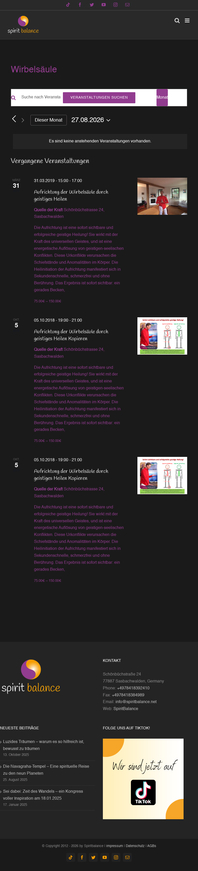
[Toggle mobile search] (177, 20)
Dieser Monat (48, 120)
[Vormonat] (14, 119)
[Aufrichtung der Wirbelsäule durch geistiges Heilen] (162, 196)
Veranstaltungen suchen (99, 97)
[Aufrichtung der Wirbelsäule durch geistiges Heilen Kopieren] (162, 336)
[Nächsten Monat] (23, 120)
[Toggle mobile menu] (187, 20)
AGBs (151, 846)
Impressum (114, 846)
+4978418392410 (133, 688)
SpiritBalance (125, 709)
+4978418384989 (128, 695)
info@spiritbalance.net (136, 702)
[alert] (100, 141)
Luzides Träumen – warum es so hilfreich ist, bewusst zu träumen (43, 745)
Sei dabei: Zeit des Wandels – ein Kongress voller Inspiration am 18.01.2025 (43, 795)
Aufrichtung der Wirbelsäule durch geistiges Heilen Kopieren (71, 335)
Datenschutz (135, 846)
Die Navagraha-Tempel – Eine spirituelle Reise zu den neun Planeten (46, 770)
